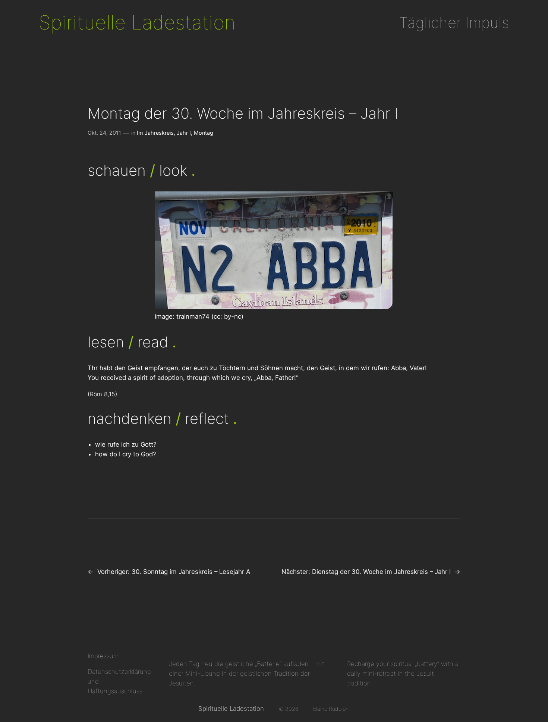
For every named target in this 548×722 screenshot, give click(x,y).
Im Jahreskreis (155, 132)
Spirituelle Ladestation (137, 22)
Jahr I (184, 132)
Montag (203, 132)
